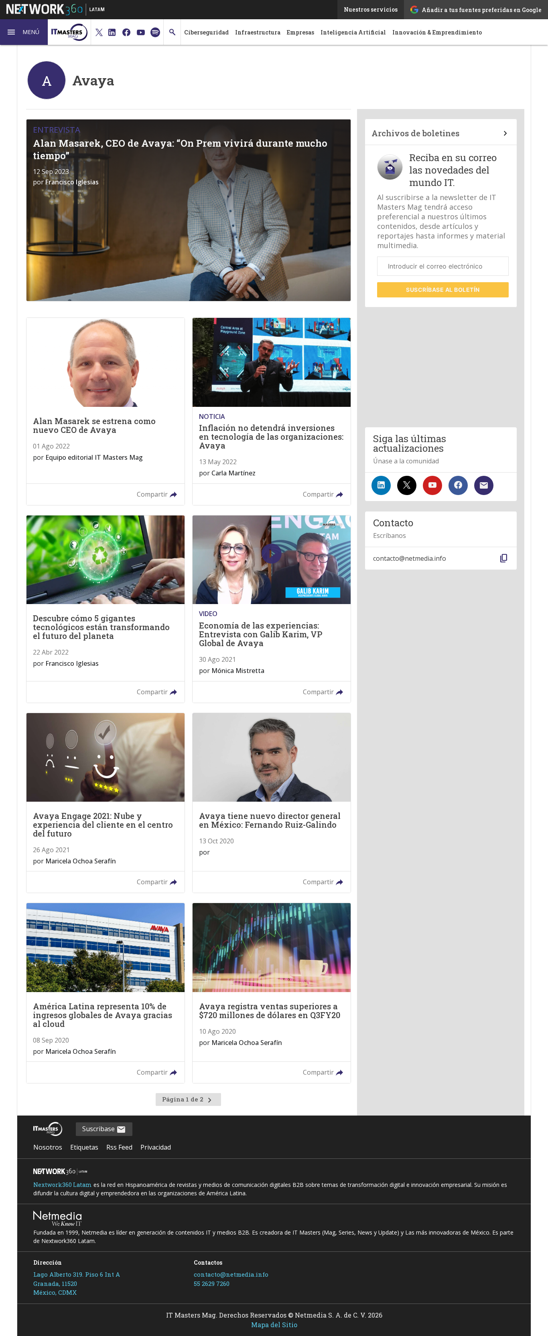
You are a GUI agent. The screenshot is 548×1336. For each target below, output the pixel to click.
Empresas (300, 32)
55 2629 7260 (211, 1283)
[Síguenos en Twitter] (406, 485)
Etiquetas (84, 1147)
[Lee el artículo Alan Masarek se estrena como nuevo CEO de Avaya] (105, 411)
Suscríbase (443, 289)
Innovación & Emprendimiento (437, 32)
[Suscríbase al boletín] (483, 485)
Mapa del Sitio (274, 1324)
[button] (24, 32)
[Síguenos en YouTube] (432, 485)
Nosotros (47, 1147)
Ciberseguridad (206, 32)
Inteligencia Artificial (353, 32)
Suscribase (99, 1128)
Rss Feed (119, 1147)
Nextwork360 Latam (62, 1184)
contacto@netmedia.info (231, 1274)
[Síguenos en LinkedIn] (381, 485)
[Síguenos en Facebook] (458, 485)
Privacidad (155, 1147)
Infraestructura (257, 32)
